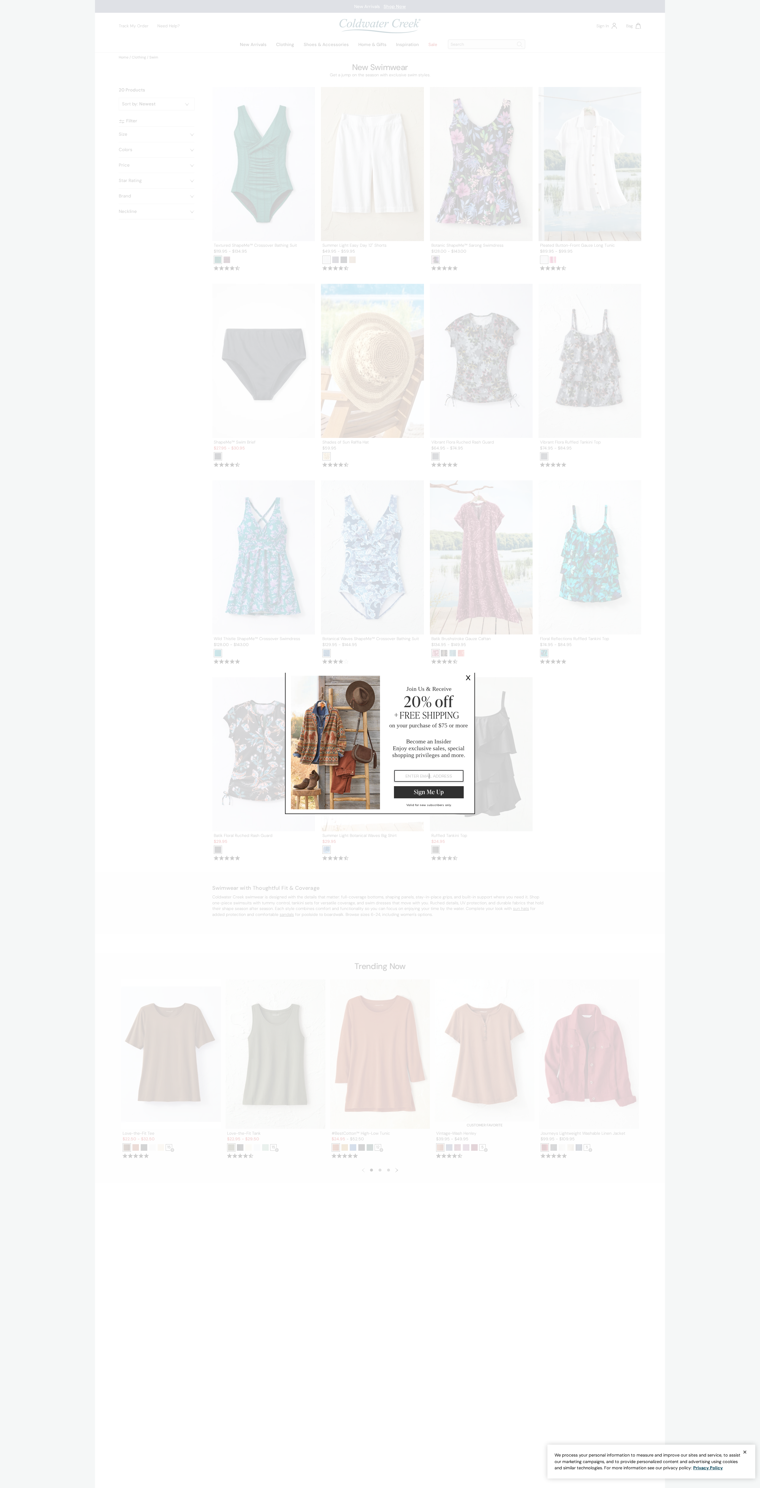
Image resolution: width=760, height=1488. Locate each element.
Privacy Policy (708, 1467)
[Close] (744, 1452)
